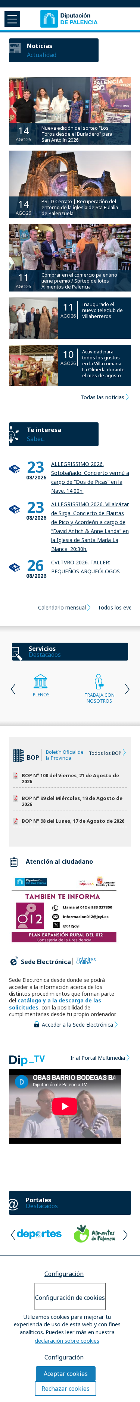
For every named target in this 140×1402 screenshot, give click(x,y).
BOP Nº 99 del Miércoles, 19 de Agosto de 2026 (72, 801)
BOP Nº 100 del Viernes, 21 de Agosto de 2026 (70, 778)
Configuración (64, 1274)
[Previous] (13, 688)
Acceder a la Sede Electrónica (77, 1024)
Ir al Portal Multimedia (98, 1057)
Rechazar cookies (65, 1388)
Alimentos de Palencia (95, 1233)
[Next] (126, 688)
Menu (11, 18)
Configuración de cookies (70, 1298)
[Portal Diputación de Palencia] (69, 18)
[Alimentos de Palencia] (94, 1236)
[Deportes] (39, 1236)
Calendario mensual (62, 607)
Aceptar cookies (66, 1374)
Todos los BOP (105, 753)
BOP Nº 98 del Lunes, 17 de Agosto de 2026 (73, 821)
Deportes (39, 1233)
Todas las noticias (102, 397)
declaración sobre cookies (67, 1340)
